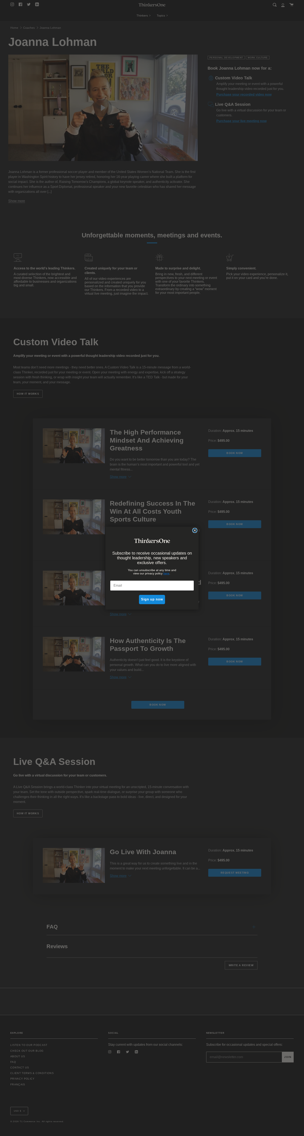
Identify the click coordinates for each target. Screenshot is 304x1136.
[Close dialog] (195, 530)
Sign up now (152, 599)
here (166, 573)
